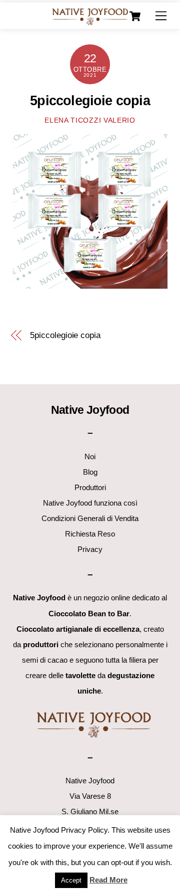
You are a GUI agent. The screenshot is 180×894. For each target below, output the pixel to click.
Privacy (90, 549)
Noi (90, 456)
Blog (90, 472)
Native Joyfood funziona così (90, 503)
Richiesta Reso (90, 534)
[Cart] (135, 16)
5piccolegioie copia (90, 100)
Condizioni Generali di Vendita (90, 518)
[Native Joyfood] (90, 16)
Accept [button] (71, 880)
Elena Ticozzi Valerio (89, 120)
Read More (109, 880)
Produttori (90, 487)
